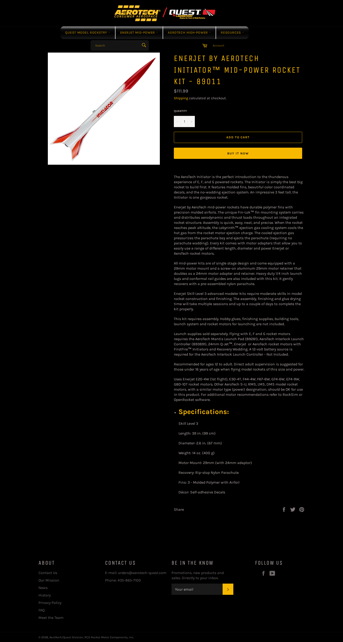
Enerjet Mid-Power (138, 33)
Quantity (180, 111)
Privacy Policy (49, 602)
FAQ (41, 610)
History (44, 595)
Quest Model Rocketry (86, 33)
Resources (231, 33)
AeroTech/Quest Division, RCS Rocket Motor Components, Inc (91, 637)
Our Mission (48, 580)
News (43, 587)
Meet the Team (50, 617)
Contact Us (47, 573)
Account (218, 45)
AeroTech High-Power (188, 33)
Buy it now (238, 153)
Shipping (181, 98)
